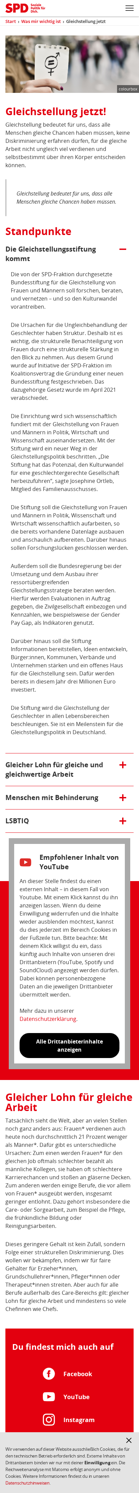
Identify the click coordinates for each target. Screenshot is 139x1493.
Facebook (77, 1374)
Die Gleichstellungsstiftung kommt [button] (50, 253)
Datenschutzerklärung (48, 1019)
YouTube (76, 1397)
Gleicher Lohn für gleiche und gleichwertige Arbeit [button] (54, 769)
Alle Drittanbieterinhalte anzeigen (69, 1045)
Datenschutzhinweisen (27, 1483)
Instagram (79, 1420)
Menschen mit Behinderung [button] (51, 797)
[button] (129, 1440)
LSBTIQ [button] (35, 820)
